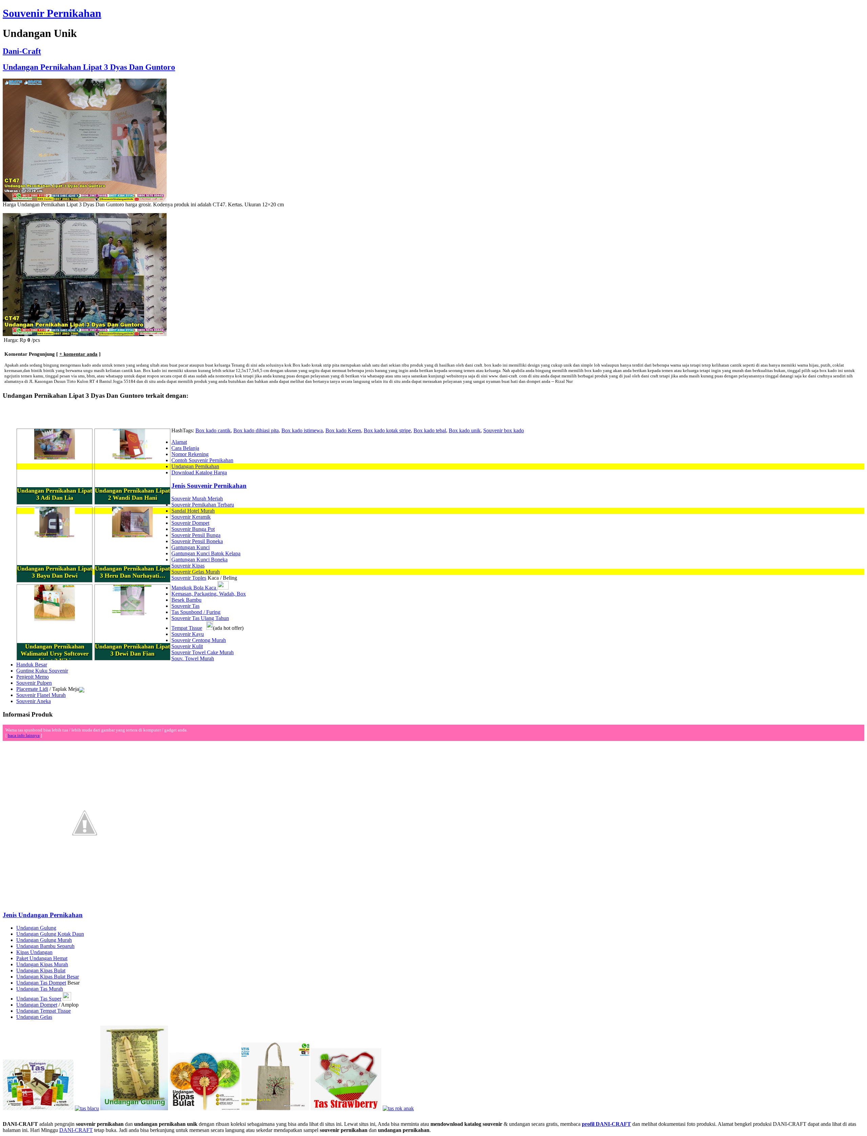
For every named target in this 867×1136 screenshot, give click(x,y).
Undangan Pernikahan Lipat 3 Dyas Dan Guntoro (89, 67)
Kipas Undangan (34, 952)
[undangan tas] (38, 1108)
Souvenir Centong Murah (198, 640)
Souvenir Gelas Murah (195, 572)
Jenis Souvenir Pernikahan (209, 485)
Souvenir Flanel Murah (41, 695)
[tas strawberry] (346, 1108)
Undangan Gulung (36, 928)
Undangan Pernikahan (195, 466)
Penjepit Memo (32, 677)
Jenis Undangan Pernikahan (43, 914)
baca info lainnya (24, 735)
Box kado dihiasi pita (256, 430)
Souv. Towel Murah (192, 658)
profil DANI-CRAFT (606, 1124)
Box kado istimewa (302, 430)
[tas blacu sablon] (275, 1108)
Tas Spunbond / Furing (195, 612)
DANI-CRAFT (76, 1130)
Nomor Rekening (190, 454)
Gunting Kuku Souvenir (42, 671)
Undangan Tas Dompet (41, 983)
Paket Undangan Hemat (41, 958)
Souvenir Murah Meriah (197, 498)
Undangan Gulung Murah (44, 940)
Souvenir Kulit (187, 646)
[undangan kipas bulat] (204, 1108)
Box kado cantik (213, 430)
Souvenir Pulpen (34, 683)
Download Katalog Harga (199, 472)
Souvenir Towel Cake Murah (202, 652)
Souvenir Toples (188, 578)
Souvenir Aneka (33, 701)
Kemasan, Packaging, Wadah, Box (208, 594)
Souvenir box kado (503, 430)
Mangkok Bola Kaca (194, 588)
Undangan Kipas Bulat (40, 970)
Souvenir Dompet (190, 523)
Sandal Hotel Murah (193, 511)
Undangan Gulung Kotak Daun (50, 934)
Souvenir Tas (185, 606)
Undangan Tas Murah (39, 989)
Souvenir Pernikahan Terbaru (202, 505)
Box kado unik (465, 430)
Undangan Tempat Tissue (43, 1011)
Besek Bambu (186, 600)
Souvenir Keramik (191, 517)
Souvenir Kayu (187, 634)
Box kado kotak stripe (387, 430)
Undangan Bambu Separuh (45, 946)
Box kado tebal (430, 430)
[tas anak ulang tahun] (398, 1108)
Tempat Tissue (186, 628)
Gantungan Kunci (190, 547)
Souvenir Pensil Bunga (195, 535)
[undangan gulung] (134, 1108)
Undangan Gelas (34, 1017)
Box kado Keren (343, 430)
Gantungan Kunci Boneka (199, 559)
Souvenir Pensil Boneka (197, 541)
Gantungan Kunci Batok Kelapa (205, 553)
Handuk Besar (31, 664)
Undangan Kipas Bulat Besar (47, 976)
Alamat (179, 442)
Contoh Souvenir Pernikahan (202, 460)
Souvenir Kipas (188, 566)
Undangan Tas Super (38, 998)
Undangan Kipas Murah (42, 964)
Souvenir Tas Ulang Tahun (200, 618)
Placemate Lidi (32, 689)
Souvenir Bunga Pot (193, 529)
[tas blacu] (87, 1108)
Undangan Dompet (36, 1005)
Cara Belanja (185, 448)
